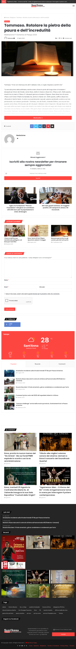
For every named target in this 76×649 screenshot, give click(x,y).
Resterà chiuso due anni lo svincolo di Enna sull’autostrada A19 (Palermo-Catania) (41, 380)
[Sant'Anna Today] (38, 5)
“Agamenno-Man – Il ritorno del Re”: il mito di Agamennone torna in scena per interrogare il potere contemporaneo (55, 491)
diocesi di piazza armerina (9, 610)
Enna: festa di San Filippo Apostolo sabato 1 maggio (37, 239)
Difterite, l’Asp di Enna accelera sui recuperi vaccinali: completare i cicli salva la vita (31, 1)
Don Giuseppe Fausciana (25, 610)
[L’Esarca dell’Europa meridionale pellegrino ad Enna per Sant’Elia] (14, 231)
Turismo (61, 613)
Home (7, 17)
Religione (12, 17)
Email (6, 287)
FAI (40, 610)
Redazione (10, 38)
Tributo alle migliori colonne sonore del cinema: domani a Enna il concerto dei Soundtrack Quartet (54, 457)
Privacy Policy (64, 645)
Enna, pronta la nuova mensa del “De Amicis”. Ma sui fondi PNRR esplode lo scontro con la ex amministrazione (20, 457)
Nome (6, 280)
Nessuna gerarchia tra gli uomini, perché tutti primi (59, 239)
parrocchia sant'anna (7, 613)
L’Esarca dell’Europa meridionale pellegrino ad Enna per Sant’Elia (13, 240)
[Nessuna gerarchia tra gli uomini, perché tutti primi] (61, 231)
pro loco (29, 613)
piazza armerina (20, 613)
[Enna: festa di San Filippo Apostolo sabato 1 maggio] (38, 230)
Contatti (72, 645)
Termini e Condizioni (53, 645)
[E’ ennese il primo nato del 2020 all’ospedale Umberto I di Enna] (9, 398)
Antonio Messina (13, 607)
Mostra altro (37, 118)
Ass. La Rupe (23, 607)
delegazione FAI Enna (58, 607)
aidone (4, 607)
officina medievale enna (61, 610)
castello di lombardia (34, 607)
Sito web (42, 287)
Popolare (13, 364)
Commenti (62, 364)
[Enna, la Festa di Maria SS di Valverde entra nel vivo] (38, 591)
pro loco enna (37, 613)
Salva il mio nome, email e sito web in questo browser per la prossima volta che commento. (33, 294)
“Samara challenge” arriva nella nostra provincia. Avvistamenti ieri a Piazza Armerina (41, 404)
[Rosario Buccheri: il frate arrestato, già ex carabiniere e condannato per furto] (9, 389)
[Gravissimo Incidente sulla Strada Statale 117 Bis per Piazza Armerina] (9, 373)
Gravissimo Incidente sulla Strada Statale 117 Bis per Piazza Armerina (39, 371)
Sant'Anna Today (32, 642)
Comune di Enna (46, 607)
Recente (37, 364)
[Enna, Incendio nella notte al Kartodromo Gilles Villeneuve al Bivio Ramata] (13, 591)
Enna (35, 610)
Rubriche (36, 645)
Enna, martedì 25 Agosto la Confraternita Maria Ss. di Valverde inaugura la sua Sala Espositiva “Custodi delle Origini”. (20, 491)
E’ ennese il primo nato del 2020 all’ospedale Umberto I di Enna (37, 395)
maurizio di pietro (47, 610)
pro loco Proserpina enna (49, 613)
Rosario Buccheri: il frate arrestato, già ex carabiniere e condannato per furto (42, 387)
